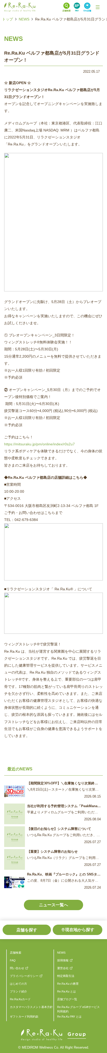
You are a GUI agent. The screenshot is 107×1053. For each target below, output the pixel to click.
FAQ (13, 960)
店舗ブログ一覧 (67, 999)
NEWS (24, 19)
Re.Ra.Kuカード (20, 999)
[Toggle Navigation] (97, 7)
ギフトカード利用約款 (24, 1016)
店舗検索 (15, 952)
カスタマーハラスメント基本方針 (31, 1006)
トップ (7, 19)
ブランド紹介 (18, 991)
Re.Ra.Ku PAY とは (69, 1016)
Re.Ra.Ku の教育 (68, 983)
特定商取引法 (65, 975)
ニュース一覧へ (53, 905)
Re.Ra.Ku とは (66, 991)
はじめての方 (18, 983)
